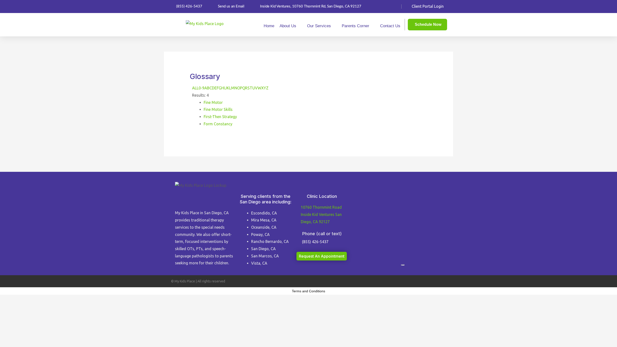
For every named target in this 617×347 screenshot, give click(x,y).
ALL (195, 88)
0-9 (201, 88)
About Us (288, 26)
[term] (213, 102)
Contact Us (390, 26)
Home (269, 26)
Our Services (319, 26)
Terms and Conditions (308, 291)
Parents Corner (355, 26)
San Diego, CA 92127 (321, 214)
